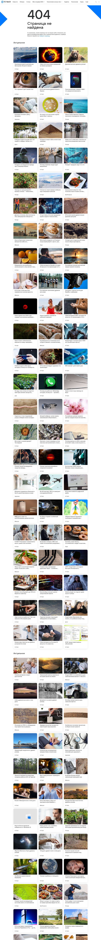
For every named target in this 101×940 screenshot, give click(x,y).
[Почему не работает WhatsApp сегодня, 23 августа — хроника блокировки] (50, 385)
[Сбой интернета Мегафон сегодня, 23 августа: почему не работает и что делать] (25, 360)
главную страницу (44, 36)
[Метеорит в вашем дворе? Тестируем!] (25, 436)
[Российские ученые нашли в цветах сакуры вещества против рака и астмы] (76, 411)
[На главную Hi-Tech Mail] (7, 2)
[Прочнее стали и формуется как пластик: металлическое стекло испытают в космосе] (50, 436)
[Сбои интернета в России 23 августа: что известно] (50, 637)
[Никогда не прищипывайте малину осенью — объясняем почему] (25, 184)
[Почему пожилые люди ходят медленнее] (50, 159)
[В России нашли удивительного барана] (50, 84)
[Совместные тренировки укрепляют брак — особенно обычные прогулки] (50, 561)
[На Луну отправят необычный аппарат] (50, 511)
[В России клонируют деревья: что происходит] (50, 360)
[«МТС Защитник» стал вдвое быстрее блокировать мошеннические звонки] (76, 561)
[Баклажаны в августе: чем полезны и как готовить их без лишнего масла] (76, 184)
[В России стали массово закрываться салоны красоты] (25, 285)
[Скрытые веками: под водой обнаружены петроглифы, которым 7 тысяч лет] (50, 612)
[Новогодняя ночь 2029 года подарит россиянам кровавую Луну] (25, 310)
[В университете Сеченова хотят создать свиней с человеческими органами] (50, 335)
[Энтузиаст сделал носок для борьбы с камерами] (76, 285)
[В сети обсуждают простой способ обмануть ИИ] (76, 662)
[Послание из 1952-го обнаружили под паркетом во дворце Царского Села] (25, 870)
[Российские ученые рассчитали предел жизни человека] (76, 260)
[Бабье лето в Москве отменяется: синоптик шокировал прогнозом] (76, 134)
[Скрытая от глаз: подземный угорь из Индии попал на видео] (25, 411)
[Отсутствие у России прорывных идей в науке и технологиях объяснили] (50, 209)
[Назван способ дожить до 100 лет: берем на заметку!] (25, 586)
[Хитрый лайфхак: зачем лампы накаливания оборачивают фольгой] (50, 411)
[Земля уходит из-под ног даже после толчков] (76, 586)
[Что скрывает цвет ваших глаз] (25, 84)
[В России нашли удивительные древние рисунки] (76, 209)
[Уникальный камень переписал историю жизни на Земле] (50, 820)
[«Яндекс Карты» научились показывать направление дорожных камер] (76, 511)
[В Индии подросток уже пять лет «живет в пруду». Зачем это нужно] (25, 134)
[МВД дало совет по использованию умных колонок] (25, 511)
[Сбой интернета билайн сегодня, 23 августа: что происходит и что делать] (50, 260)
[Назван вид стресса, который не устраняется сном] (25, 637)
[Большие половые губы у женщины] (25, 109)
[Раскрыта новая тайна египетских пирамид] (50, 134)
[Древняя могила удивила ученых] (76, 59)
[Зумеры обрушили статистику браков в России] (25, 737)
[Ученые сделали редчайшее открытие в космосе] (50, 461)
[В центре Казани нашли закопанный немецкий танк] (76, 921)
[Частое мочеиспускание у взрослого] (25, 662)
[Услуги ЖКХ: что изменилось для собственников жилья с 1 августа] (76, 820)
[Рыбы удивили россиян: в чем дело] (25, 845)
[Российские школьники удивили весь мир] (50, 285)
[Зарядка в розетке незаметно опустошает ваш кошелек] (50, 870)
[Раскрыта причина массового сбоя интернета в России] (76, 712)
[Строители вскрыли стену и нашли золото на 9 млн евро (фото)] (50, 662)
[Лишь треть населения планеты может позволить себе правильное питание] (25, 561)
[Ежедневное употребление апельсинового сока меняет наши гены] (25, 260)
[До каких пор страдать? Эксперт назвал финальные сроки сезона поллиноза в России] (76, 687)
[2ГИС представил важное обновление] (76, 637)
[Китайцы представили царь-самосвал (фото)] (76, 845)
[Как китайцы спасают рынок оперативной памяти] (50, 586)
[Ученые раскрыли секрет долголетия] (25, 820)
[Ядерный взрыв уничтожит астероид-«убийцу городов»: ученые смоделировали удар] (50, 687)
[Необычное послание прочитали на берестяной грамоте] (76, 870)
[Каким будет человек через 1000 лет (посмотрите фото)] (76, 335)
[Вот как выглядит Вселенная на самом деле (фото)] (50, 762)
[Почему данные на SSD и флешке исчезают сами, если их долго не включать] (76, 436)
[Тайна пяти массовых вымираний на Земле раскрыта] (50, 59)
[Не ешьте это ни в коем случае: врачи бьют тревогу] (50, 109)
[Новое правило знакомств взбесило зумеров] (50, 310)
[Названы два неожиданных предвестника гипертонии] (50, 896)
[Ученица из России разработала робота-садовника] (25, 712)
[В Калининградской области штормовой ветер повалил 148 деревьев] (25, 687)
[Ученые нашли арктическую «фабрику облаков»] (50, 737)
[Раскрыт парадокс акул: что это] (76, 159)
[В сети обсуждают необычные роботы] (25, 787)
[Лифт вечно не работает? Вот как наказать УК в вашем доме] (25, 612)
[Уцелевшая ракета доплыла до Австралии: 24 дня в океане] (25, 59)
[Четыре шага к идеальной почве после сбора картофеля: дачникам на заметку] (76, 235)
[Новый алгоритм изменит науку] (25, 762)
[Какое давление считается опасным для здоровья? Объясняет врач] (76, 896)
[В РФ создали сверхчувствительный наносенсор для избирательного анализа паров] (76, 737)
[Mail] (2, 2)
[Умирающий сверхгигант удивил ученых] (25, 896)
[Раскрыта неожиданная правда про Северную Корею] (25, 159)
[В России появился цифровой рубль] (76, 486)
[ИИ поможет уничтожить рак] (76, 360)
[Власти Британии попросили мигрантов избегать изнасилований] (25, 235)
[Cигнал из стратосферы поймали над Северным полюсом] (50, 184)
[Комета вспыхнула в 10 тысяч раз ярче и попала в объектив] (76, 762)
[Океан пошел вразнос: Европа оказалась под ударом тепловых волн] (76, 109)
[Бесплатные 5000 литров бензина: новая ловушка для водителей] (76, 461)
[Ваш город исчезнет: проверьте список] (50, 921)
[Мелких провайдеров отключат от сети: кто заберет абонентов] (50, 712)
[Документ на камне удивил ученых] (50, 845)
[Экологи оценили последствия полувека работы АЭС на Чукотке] (25, 921)
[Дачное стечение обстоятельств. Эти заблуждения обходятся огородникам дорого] (25, 209)
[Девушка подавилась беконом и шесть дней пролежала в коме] (25, 486)
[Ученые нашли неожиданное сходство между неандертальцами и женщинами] (25, 461)
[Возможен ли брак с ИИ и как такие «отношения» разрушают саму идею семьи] (50, 536)
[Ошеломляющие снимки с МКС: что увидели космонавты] (76, 84)
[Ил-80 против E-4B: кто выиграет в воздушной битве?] (50, 486)
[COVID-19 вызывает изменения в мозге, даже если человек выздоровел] (25, 536)
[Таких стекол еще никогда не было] (76, 385)
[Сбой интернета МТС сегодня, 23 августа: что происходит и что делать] (76, 310)
